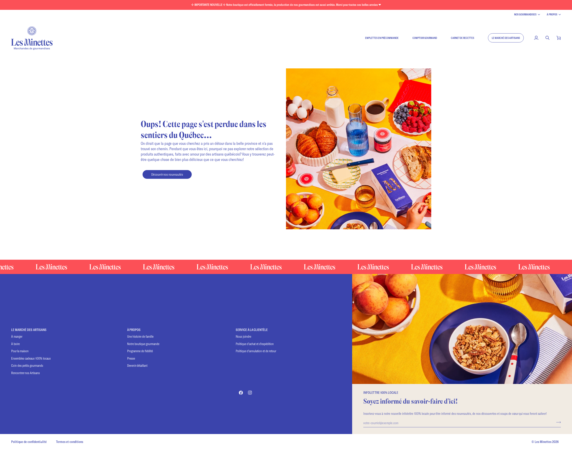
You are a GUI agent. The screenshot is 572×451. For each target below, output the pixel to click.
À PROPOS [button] (134, 330)
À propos (552, 14)
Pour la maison (20, 351)
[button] (506, 38)
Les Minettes (543, 442)
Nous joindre (243, 336)
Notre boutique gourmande (143, 344)
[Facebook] (241, 393)
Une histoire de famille (140, 336)
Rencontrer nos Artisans (25, 373)
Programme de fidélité (140, 351)
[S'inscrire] (557, 422)
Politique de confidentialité (29, 442)
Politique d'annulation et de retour (256, 351)
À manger (16, 336)
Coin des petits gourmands (27, 365)
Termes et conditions (69, 442)
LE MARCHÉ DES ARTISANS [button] (28, 330)
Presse (131, 358)
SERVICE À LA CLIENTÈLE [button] (252, 330)
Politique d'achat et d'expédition (255, 344)
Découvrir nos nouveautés (167, 174)
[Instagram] (250, 393)
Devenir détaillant (137, 365)
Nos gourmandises (525, 14)
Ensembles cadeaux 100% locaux (31, 358)
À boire (15, 344)
